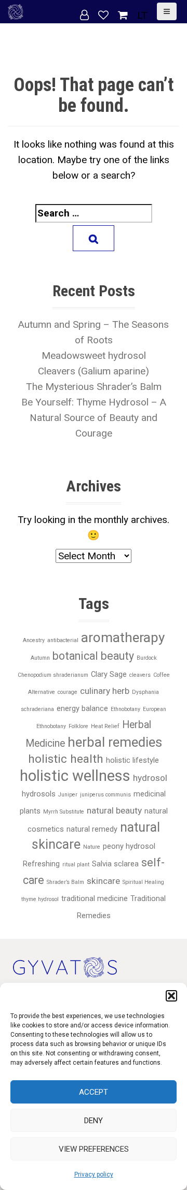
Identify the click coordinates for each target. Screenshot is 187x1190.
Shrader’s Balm (65, 882)
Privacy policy (93, 1174)
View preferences (94, 1149)
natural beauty (114, 810)
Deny (93, 1120)
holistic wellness (75, 776)
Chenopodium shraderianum (53, 675)
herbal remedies (115, 742)
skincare (103, 881)
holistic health (65, 759)
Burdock (147, 658)
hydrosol (150, 778)
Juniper (67, 794)
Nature (91, 847)
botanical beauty (93, 655)
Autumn (40, 658)
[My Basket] (124, 15)
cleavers (140, 675)
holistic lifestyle (132, 760)
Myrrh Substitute (63, 811)
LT (142, 15)
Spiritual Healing (143, 882)
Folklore (78, 726)
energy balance (82, 708)
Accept (93, 1092)
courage (67, 692)
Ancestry (34, 640)
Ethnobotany (125, 709)
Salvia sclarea (115, 863)
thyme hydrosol (40, 899)
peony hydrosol (129, 846)
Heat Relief (105, 726)
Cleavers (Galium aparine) (93, 371)
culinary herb (104, 691)
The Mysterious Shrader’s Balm (94, 387)
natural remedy (91, 829)
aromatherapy (123, 637)
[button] (171, 996)
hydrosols (39, 794)
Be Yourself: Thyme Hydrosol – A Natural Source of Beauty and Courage (93, 417)
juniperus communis (105, 794)
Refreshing (41, 863)
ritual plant (75, 864)
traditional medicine (94, 898)
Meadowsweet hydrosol (94, 355)
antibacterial (62, 640)
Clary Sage (109, 674)
